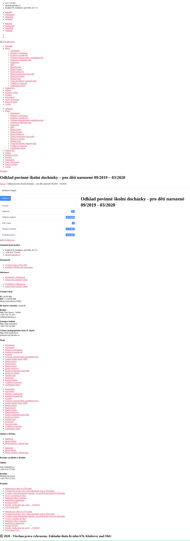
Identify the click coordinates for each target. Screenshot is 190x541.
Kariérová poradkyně (19, 55)
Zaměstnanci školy (18, 86)
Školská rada (15, 79)
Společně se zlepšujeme (14, 500)
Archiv (8, 104)
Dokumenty (10, 14)
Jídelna (8, 90)
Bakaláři (8, 12)
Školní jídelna (10, 441)
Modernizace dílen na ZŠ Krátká (18, 489)
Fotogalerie (9, 97)
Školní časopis (16, 69)
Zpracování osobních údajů (16, 280)
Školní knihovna (17, 72)
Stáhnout (5, 198)
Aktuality (9, 46)
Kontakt (8, 354)
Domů (2, 184)
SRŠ (12, 65)
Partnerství (14, 62)
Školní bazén (15, 67)
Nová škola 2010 (12, 507)
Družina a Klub (11, 92)
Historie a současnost (19, 53)
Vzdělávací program (18, 83)
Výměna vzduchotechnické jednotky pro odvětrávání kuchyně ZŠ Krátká (35, 493)
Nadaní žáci (10, 88)
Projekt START (11, 502)
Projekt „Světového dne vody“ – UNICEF (22, 505)
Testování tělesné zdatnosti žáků (23, 81)
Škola (7, 48)
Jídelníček (9, 17)
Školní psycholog (17, 76)
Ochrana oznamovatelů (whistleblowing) (27, 58)
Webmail (8, 19)
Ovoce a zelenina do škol (15, 495)
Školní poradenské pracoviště (22, 74)
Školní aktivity (11, 361)
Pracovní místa (11, 102)
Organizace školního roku (20, 60)
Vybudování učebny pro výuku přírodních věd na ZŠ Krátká (29, 491)
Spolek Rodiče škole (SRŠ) (16, 359)
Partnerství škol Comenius (15, 498)
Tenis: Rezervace (12, 99)
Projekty (8, 95)
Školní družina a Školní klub (16, 443)
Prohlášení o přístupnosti (15, 277)
